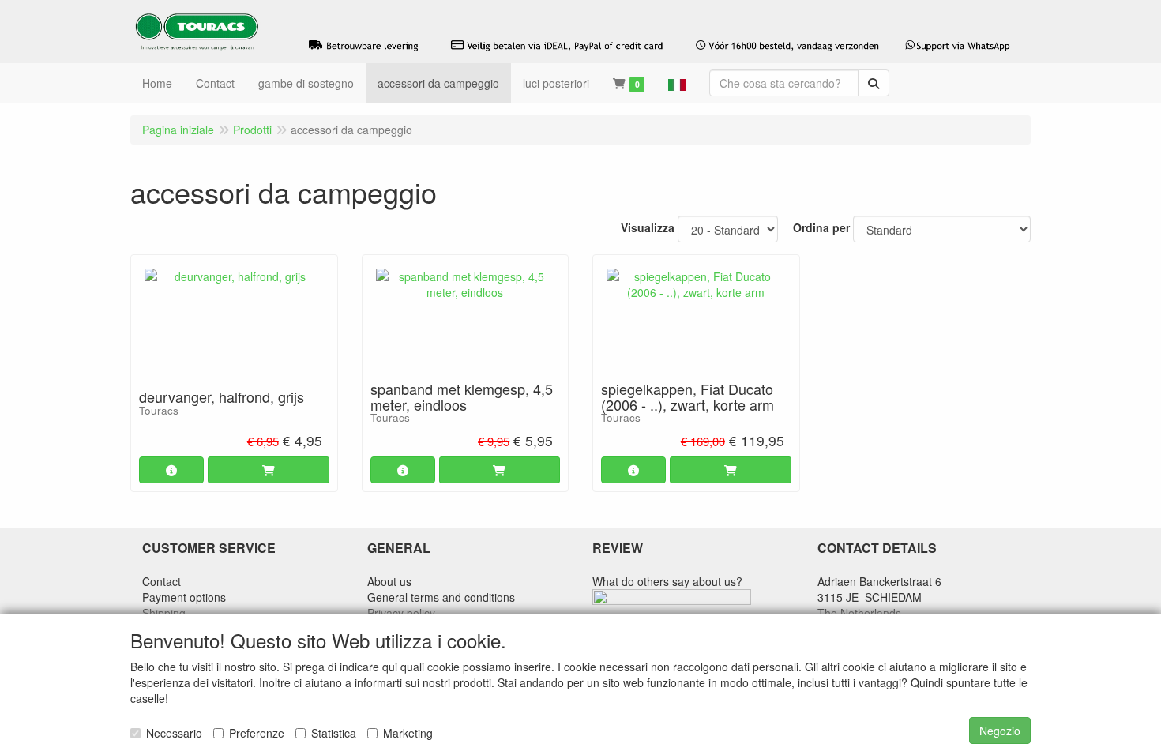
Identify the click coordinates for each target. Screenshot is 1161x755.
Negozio (999, 730)
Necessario (174, 733)
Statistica (333, 733)
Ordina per (821, 227)
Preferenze (256, 733)
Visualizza (647, 227)
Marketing (408, 733)
